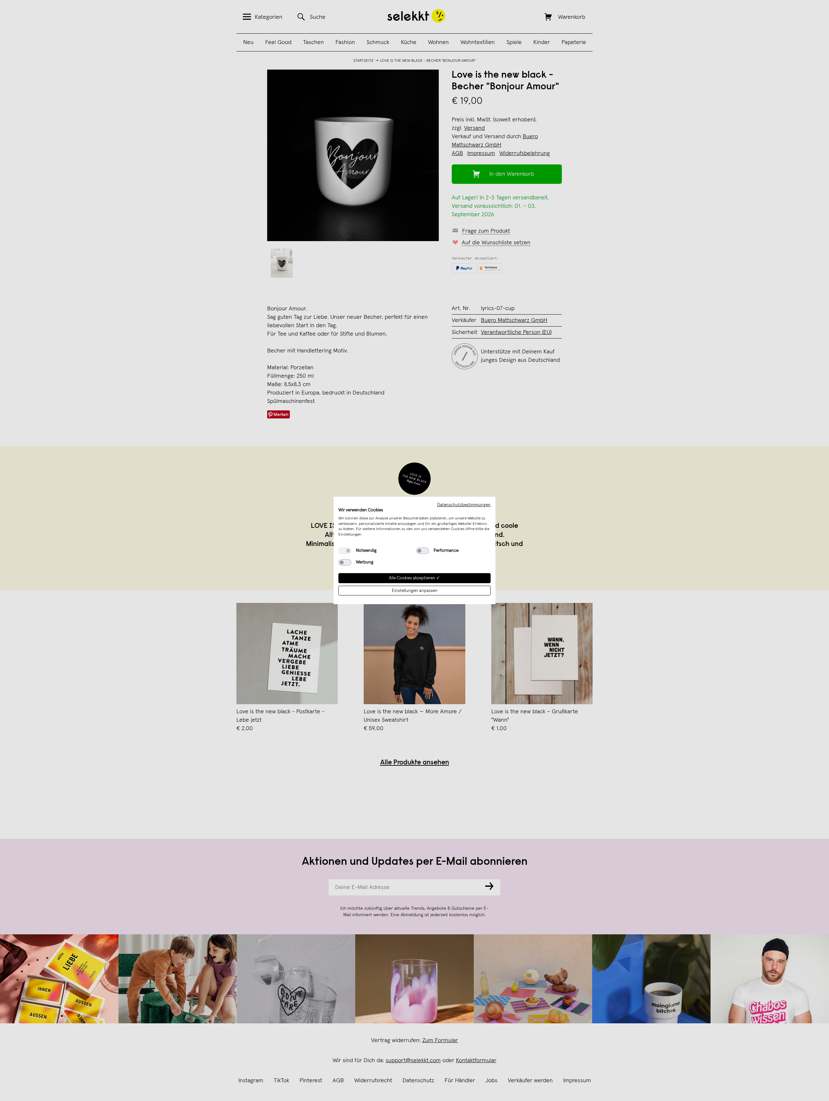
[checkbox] (344, 551)
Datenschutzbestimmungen (464, 505)
